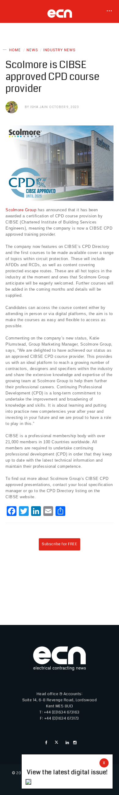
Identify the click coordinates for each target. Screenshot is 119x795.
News (32, 50)
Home (15, 50)
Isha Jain (39, 107)
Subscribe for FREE (59, 544)
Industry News (59, 50)
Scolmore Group (20, 210)
